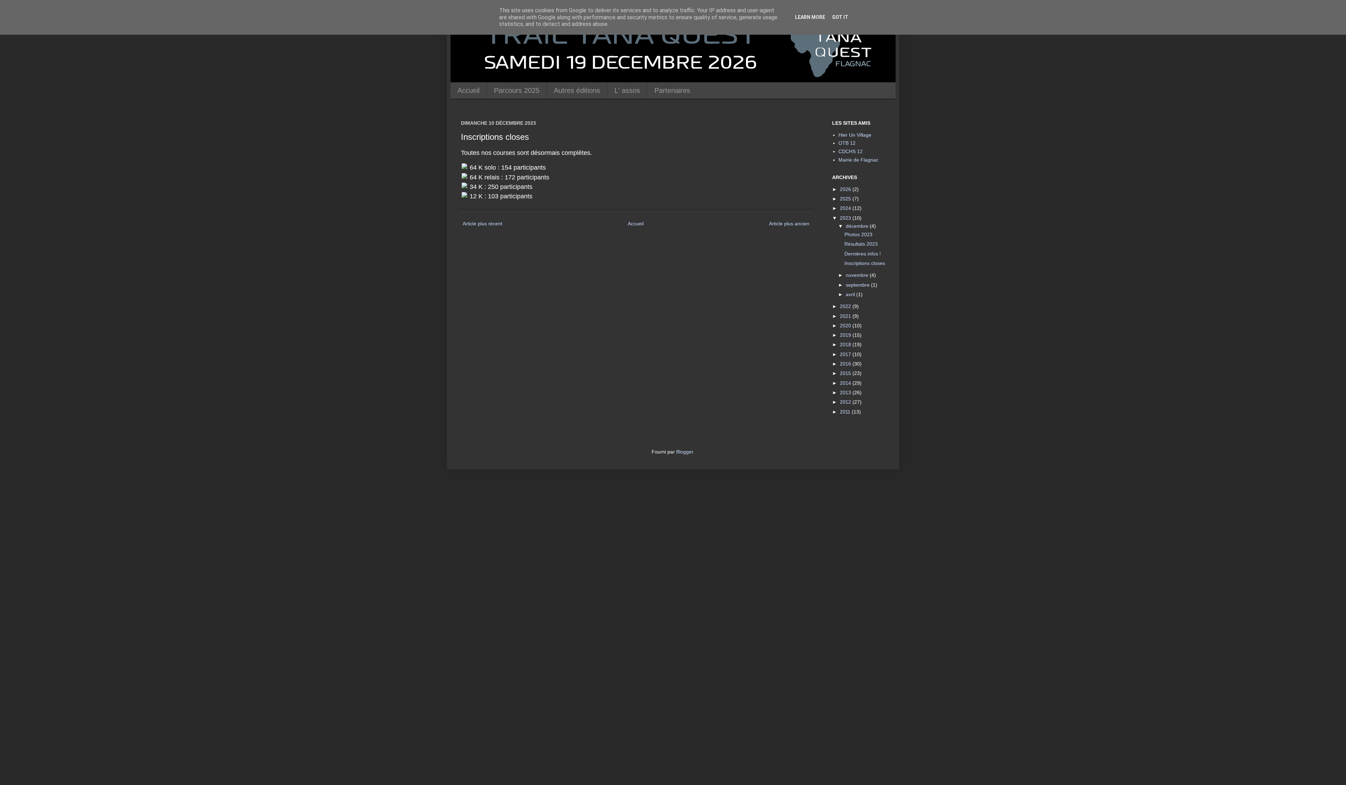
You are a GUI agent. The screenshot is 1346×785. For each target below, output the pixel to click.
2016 (846, 364)
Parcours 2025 (516, 90)
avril (851, 294)
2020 (846, 325)
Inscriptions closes (864, 263)
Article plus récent (482, 223)
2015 (846, 373)
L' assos (627, 90)
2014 (846, 383)
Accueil (468, 90)
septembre (858, 285)
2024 (846, 208)
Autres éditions (577, 90)
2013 (846, 392)
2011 (846, 412)
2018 (846, 344)
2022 (846, 306)
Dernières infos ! (862, 254)
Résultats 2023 (861, 244)
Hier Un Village (854, 135)
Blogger (684, 452)
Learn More (810, 17)
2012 (846, 402)
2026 (846, 189)
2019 (846, 335)
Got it (840, 17)
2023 (846, 218)
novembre (858, 275)
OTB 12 (847, 143)
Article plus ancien (789, 223)
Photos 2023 (858, 234)
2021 (846, 316)
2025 (846, 199)
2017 (846, 354)
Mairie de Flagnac (858, 160)
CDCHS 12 (850, 151)
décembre (858, 226)
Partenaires (672, 90)
